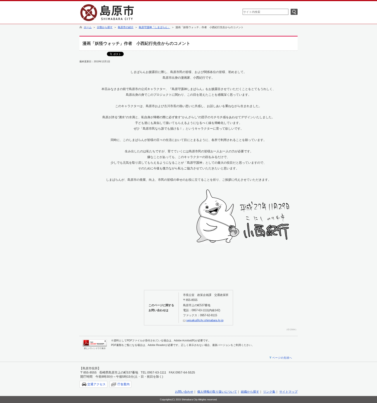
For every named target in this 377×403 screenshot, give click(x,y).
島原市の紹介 (126, 27)
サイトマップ (288, 391)
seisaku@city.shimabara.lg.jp (204, 320)
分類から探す (105, 27)
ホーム (88, 27)
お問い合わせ (184, 391)
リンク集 (269, 391)
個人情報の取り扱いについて (217, 391)
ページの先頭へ (282, 357)
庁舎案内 (123, 384)
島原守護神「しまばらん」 (154, 27)
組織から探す (250, 391)
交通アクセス (96, 384)
